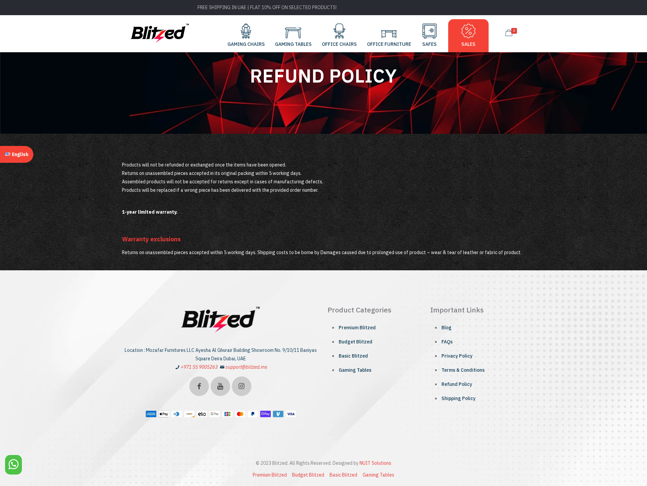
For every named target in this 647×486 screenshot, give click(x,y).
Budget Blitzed (355, 342)
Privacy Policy (456, 356)
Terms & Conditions (463, 370)
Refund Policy (456, 384)
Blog (446, 328)
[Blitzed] (160, 32)
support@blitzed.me (246, 367)
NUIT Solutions (375, 463)
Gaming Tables (355, 370)
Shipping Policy (458, 398)
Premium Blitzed (357, 328)
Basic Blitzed (353, 356)
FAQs (447, 342)
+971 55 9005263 (199, 367)
